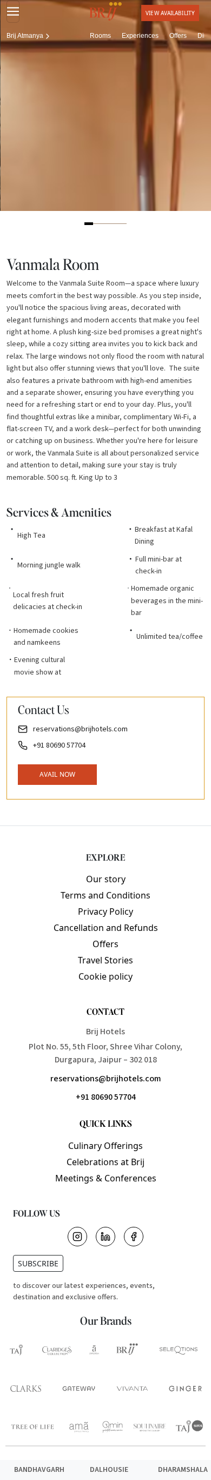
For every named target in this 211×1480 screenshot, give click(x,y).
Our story (106, 879)
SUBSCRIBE (38, 1263)
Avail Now (57, 774)
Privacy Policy (105, 911)
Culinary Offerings (105, 1146)
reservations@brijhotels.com (105, 1079)
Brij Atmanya (24, 35)
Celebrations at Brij (105, 1162)
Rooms (100, 35)
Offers (178, 35)
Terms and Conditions (105, 895)
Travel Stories (105, 960)
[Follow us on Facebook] (133, 1236)
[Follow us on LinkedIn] (105, 1236)
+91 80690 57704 (106, 1097)
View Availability (170, 13)
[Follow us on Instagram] (77, 1236)
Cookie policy (105, 976)
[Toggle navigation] (12, 11)
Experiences (140, 35)
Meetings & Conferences (105, 1178)
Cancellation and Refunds (106, 928)
